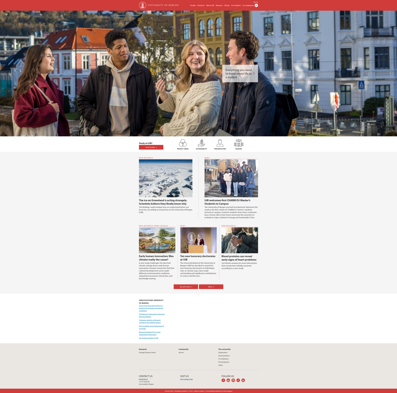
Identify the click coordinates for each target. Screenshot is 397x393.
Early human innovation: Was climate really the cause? (156, 257)
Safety (220, 365)
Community (183, 349)
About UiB (210, 5)
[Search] (256, 5)
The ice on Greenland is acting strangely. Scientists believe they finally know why (163, 202)
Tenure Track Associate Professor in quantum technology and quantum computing (151, 308)
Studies (193, 5)
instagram (233, 381)
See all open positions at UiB (148, 338)
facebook (224, 381)
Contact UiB (169, 391)
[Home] (143, 5)
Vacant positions (224, 356)
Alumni (181, 352)
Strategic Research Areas (147, 352)
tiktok (238, 381)
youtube (229, 381)
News (210, 287)
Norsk (256, 2)
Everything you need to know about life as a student (239, 73)
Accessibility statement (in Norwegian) (219, 391)
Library (227, 5)
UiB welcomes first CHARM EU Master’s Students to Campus (227, 202)
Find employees (223, 362)
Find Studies (150, 147)
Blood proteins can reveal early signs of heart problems (239, 257)
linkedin (243, 381)
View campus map (186, 379)
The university (224, 349)
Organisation (222, 352)
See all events (185, 287)
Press (191, 391)
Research (200, 5)
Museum (219, 5)
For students (236, 5)
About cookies (199, 391)
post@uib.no (143, 379)
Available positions (181, 391)
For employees (248, 5)
